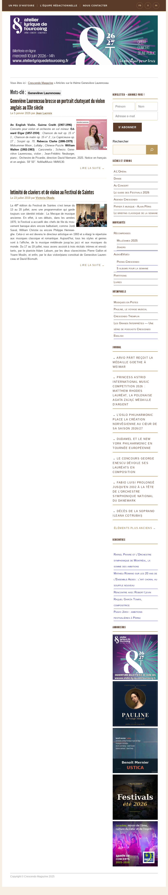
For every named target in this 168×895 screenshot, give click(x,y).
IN (156, 5)
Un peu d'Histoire (21, 5)
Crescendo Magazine (40, 82)
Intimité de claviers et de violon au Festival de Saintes (52, 192)
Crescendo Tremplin (126, 316)
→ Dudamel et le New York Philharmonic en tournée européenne (132, 443)
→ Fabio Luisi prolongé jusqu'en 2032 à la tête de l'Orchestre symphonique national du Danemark (133, 491)
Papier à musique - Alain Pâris (132, 206)
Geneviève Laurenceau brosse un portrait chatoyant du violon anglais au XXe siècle (57, 104)
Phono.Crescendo (128, 261)
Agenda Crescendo (125, 199)
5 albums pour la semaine (132, 268)
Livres (118, 282)
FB (139, 5)
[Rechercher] (152, 149)
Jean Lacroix (44, 113)
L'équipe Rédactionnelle (58, 5)
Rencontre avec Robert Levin (132, 592)
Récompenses (122, 233)
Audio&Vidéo (121, 254)
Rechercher (120, 141)
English (118, 335)
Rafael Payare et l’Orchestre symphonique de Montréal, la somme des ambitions (132, 560)
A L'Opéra (120, 171)
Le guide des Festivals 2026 (131, 192)
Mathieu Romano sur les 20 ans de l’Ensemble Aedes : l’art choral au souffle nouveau (135, 579)
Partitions (120, 275)
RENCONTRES (119, 539)
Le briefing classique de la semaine (136, 213)
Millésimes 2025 (127, 240)
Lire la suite (92, 168)
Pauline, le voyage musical (130, 309)
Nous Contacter (95, 5)
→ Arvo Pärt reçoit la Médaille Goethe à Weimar (133, 362)
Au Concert (121, 185)
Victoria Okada (45, 197)
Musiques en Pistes (126, 302)
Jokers (121, 247)
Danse (117, 178)
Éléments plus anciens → (135, 528)
